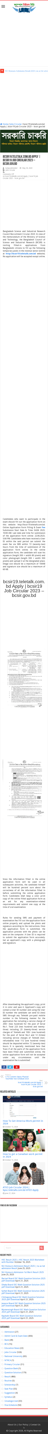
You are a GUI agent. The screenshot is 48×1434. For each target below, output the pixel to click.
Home (5, 124)
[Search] (41, 1248)
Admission (9, 1332)
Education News (11, 1348)
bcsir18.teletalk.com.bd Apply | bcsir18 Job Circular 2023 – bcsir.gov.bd (30, 1084)
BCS (6, 1344)
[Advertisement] (24, 40)
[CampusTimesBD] (24, 8)
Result (7, 1376)
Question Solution (12, 1372)
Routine (8, 1380)
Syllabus (8, 1397)
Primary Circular (12, 1364)
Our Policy (24, 1424)
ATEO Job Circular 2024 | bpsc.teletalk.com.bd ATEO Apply (21, 1188)
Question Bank (11, 1368)
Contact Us (35, 1424)
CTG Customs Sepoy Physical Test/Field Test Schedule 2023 (17, 1077)
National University (13, 1356)
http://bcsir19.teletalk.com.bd (21, 253)
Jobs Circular (16, 124)
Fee (43, 527)
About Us (12, 1424)
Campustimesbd (11, 168)
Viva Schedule (10, 1405)
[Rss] (24, 1427)
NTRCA (7, 1360)
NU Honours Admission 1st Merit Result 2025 (24, 71)
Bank (6, 1340)
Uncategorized (11, 1401)
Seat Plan (8, 1389)
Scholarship (9, 1385)
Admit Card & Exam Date (15, 1336)
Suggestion (9, 1393)
